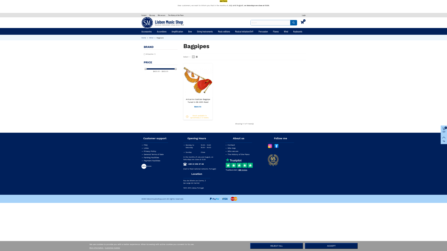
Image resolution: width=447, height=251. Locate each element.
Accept (331, 246)
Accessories (146, 31)
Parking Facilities (151, 157)
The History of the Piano (239, 154)
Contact (231, 145)
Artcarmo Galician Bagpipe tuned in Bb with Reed (198, 100)
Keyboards (297, 31)
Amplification (177, 31)
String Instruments (205, 31)
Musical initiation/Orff (244, 31)
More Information (96, 248)
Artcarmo (151, 54)
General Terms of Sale (154, 154)
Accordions (161, 31)
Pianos (276, 31)
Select (186, 57)
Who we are (233, 151)
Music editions (224, 31)
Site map (232, 148)
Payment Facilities (152, 161)
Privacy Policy (150, 151)
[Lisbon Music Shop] (147, 22)
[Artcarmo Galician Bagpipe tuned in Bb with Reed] (198, 80)
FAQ (145, 145)
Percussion (263, 31)
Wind (286, 31)
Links (146, 148)
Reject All (276, 246)
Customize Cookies (112, 248)
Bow (190, 31)
